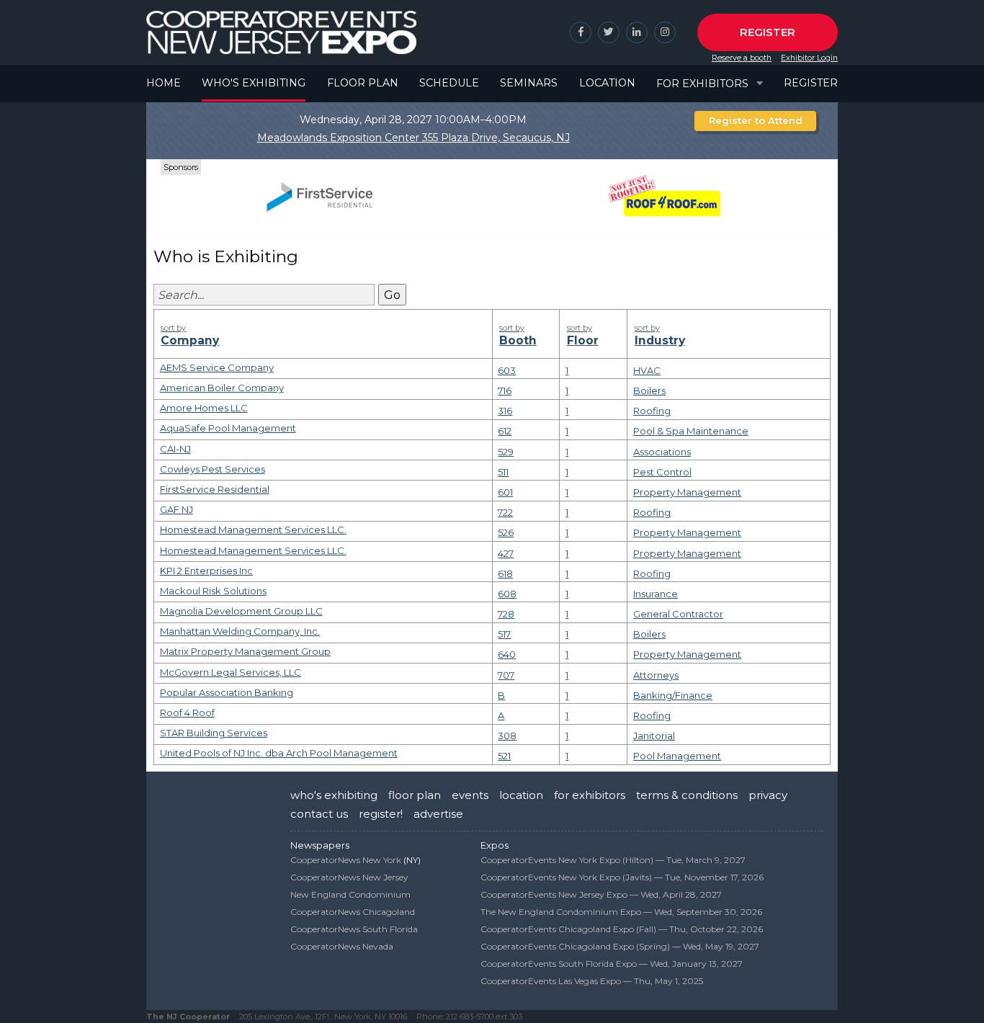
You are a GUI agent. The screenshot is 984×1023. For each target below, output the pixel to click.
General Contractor (678, 614)
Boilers (649, 390)
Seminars (529, 82)
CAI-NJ (175, 449)
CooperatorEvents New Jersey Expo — (601, 894)
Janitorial (654, 735)
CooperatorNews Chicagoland (352, 911)
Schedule (449, 82)
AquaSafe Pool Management (228, 428)
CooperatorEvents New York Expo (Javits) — (622, 877)
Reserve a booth (741, 58)
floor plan (414, 795)
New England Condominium (350, 894)
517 (504, 634)
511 (503, 472)
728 (506, 614)
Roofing (652, 410)
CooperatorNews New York (345, 859)
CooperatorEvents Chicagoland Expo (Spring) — (619, 946)
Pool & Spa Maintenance (690, 431)
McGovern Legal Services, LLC (230, 672)
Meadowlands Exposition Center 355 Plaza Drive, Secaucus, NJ (413, 137)
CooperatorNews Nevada (341, 946)
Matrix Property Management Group (245, 651)
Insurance (655, 593)
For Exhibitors (702, 83)
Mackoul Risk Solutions (213, 591)
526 (506, 532)
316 (505, 410)
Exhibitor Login (809, 58)
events (470, 795)
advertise (438, 814)
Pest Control (662, 472)
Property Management (687, 492)
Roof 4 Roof (187, 712)
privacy (767, 795)
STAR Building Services (213, 732)
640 (507, 654)
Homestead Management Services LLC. (253, 529)
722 (505, 512)
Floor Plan (362, 82)
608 (507, 593)
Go (392, 295)
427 (506, 553)
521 (504, 755)
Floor (583, 335)
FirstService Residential (214, 489)
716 (504, 390)
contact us (319, 814)
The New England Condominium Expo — (621, 911)
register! (381, 814)
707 (506, 675)
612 (504, 431)
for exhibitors (589, 795)
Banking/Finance (672, 695)
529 (506, 451)
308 (507, 735)
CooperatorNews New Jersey (349, 877)
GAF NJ (176, 509)
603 (507, 370)
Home (163, 82)
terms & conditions (687, 795)
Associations (662, 451)
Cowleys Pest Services (212, 469)
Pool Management (677, 755)
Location (607, 82)
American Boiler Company (222, 387)
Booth (518, 335)
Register (767, 32)
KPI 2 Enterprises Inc (206, 570)
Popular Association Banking (226, 692)
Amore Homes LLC (204, 408)
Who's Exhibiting (253, 82)
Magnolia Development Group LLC (241, 611)
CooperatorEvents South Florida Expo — (611, 963)
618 (505, 573)
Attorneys (656, 675)
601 (505, 492)
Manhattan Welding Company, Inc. (240, 631)
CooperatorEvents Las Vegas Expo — (591, 980)
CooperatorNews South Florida (354, 929)
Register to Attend (755, 120)
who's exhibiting (333, 795)
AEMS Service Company (217, 367)
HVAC (647, 370)
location (521, 795)
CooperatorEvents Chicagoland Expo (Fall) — (621, 929)
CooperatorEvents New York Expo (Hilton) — (613, 859)
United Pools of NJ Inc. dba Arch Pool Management (279, 753)
